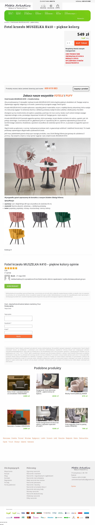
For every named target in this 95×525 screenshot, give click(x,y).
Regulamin (8, 480)
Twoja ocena (7, 308)
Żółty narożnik (32, 498)
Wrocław (28, 438)
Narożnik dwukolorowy (35, 494)
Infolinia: (83, 1)
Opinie (73, 486)
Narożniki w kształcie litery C (36, 487)
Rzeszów (61, 438)
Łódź (55, 438)
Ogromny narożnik (33, 471)
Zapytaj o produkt (81, 89)
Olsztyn (17, 442)
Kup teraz (81, 43)
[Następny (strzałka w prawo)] (2, 524)
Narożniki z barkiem (34, 474)
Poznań (20, 438)
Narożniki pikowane (34, 483)
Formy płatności (9, 485)
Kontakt (7, 478)
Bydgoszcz (36, 438)
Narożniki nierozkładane (35, 478)
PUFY (68, 95)
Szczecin (49, 438)
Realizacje (43, 8)
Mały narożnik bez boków (36, 480)
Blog (6, 476)
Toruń (11, 442)
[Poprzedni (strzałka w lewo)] (0, 524)
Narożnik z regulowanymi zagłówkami (40, 476)
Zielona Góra (83, 438)
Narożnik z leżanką (33, 485)
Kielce (76, 438)
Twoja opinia (7, 314)
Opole (5, 442)
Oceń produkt (12, 286)
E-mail (6, 329)
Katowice (31, 442)
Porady (6, 483)
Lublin (43, 438)
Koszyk (6, 474)
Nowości (80, 18)
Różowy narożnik (33, 491)
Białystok (69, 438)
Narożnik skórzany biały (35, 489)
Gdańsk (23, 442)
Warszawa (6, 438)
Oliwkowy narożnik (33, 496)
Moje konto (8, 471)
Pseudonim (7, 323)
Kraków (14, 438)
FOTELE (58, 95)
